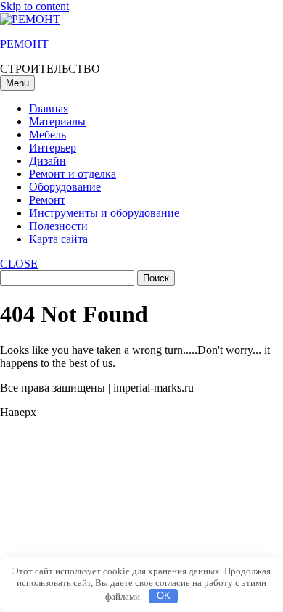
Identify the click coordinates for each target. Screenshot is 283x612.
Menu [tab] (17, 83)
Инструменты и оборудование (104, 213)
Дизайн (47, 160)
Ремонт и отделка (72, 174)
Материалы (57, 121)
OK (164, 595)
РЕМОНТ (24, 44)
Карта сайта (58, 239)
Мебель (47, 134)
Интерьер (52, 147)
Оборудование (65, 187)
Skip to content (34, 6)
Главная (48, 108)
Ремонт (47, 200)
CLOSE (19, 263)
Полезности (58, 226)
